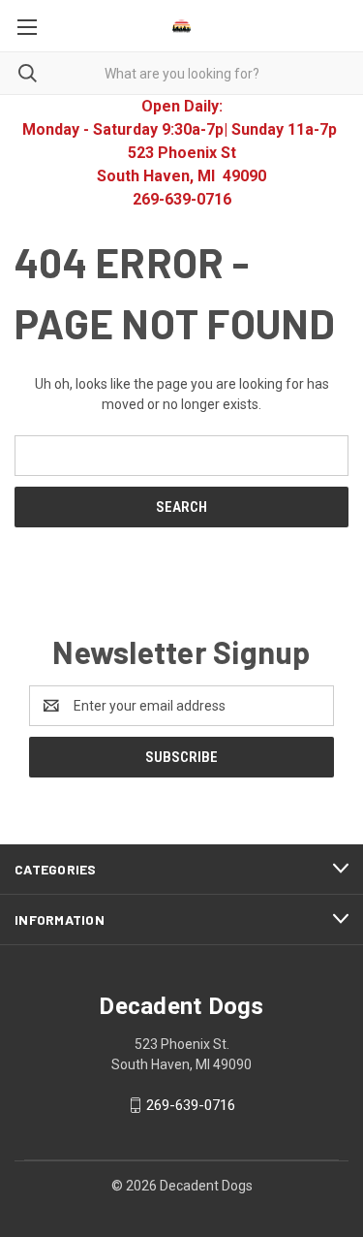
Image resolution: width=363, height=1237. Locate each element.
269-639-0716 (190, 1105)
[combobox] (181, 73)
